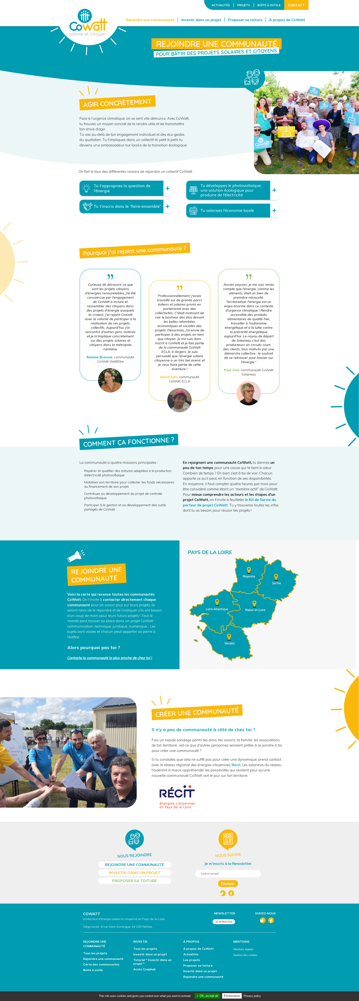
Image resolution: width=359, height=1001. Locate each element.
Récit (236, 765)
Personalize (232, 995)
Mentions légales (243, 949)
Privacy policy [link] (252, 995)
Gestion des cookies (245, 955)
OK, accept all (208, 995)
